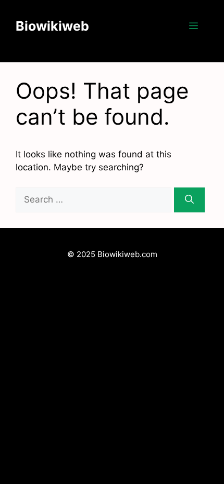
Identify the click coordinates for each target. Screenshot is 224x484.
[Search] (189, 199)
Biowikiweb (52, 26)
